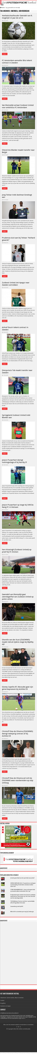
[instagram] (20, 1027)
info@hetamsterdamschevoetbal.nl (9, 1013)
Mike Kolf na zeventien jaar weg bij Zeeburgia (22, 911)
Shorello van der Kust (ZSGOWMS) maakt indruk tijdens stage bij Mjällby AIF (17, 642)
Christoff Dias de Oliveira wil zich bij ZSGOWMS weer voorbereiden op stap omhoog (17, 780)
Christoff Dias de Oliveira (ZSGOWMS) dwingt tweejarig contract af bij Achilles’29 (17, 733)
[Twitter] (18, 1027)
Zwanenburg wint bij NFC (16, 906)
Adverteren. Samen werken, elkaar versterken (12, 997)
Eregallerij (2, 1003)
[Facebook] (16, 1027)
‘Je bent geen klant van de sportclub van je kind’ (22, 878)
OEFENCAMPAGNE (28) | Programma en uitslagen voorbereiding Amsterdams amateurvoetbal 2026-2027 (23, 884)
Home (3, 7)
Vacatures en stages (5, 1006)
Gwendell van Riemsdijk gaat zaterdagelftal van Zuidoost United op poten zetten (17, 596)
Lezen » (4, 54)
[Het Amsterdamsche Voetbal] (18, 2)
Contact (2, 1000)
